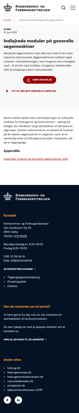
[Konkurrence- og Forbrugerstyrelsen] (27, 7)
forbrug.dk (13, 368)
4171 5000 (20, 236)
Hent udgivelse (42, 79)
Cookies (12, 286)
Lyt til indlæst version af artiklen (34, 91)
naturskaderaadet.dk (20, 381)
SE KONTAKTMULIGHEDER (18, 269)
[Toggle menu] (72, 7)
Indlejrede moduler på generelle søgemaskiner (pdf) (36, 159)
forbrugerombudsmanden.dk (25, 376)
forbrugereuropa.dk (19, 372)
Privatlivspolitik (16, 281)
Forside (7, 20)
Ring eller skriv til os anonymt (24, 339)
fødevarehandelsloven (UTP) (24, 390)
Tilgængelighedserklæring (23, 277)
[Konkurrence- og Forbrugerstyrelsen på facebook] (7, 402)
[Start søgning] (63, 7)
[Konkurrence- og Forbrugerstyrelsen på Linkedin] (18, 402)
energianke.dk (16, 385)
